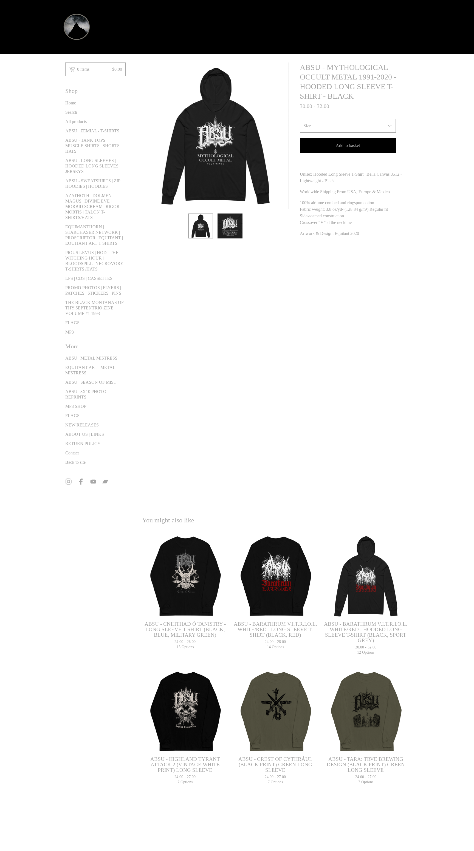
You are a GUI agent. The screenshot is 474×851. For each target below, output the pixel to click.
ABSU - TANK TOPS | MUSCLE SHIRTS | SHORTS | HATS (93, 145)
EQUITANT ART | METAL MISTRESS (90, 370)
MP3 (69, 332)
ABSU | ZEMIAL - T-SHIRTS (92, 131)
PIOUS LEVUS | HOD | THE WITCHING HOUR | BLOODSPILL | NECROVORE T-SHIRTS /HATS (94, 260)
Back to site (75, 462)
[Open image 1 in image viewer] (215, 135)
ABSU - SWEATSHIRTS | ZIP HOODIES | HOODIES (92, 183)
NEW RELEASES (82, 425)
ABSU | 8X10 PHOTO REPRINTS (85, 394)
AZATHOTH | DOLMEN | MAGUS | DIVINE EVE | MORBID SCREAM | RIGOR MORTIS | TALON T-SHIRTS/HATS (92, 206)
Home (70, 103)
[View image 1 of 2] (200, 226)
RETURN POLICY (83, 443)
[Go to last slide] (149, 135)
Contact (72, 453)
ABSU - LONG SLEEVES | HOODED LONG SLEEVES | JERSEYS (92, 166)
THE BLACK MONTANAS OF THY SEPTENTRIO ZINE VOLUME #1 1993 (94, 308)
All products (76, 121)
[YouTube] (93, 481)
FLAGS (72, 322)
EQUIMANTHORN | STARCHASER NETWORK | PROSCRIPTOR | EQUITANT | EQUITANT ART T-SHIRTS (94, 235)
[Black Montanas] (76, 27)
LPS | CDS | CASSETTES (88, 278)
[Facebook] (81, 481)
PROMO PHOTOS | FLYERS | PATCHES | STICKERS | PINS (93, 290)
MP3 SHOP (75, 406)
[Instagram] (68, 481)
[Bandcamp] (105, 481)
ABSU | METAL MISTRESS (91, 358)
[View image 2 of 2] (230, 226)
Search (71, 112)
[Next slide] (281, 135)
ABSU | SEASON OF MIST (90, 382)
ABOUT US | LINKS (84, 434)
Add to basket (348, 145)
